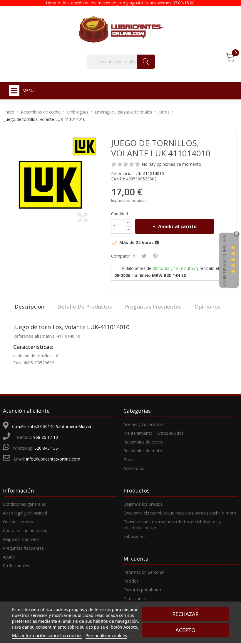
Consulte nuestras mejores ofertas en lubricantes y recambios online (172, 524)
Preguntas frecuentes (153, 306)
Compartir (135, 255)
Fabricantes (134, 536)
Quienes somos (18, 521)
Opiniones (207, 306)
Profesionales (16, 565)
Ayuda (9, 557)
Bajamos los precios (143, 504)
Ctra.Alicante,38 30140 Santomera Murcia (51, 426)
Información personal (143, 572)
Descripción (29, 306)
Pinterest (156, 255)
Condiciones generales (24, 504)
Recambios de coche (143, 442)
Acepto (185, 630)
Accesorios (133, 468)
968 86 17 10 (45, 437)
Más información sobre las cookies (47, 635)
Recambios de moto (142, 451)
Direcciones (134, 598)
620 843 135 (46, 448)
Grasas (130, 459)
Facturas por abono (142, 590)
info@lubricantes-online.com (53, 459)
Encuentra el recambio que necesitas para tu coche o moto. (180, 513)
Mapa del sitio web (21, 539)
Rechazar (185, 613)
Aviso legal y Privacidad (25, 513)
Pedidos (131, 581)
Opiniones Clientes (224, 260)
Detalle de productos (84, 306)
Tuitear (145, 255)
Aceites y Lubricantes (143, 424)
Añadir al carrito (177, 226)
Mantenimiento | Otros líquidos (153, 433)
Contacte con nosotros (25, 530)
